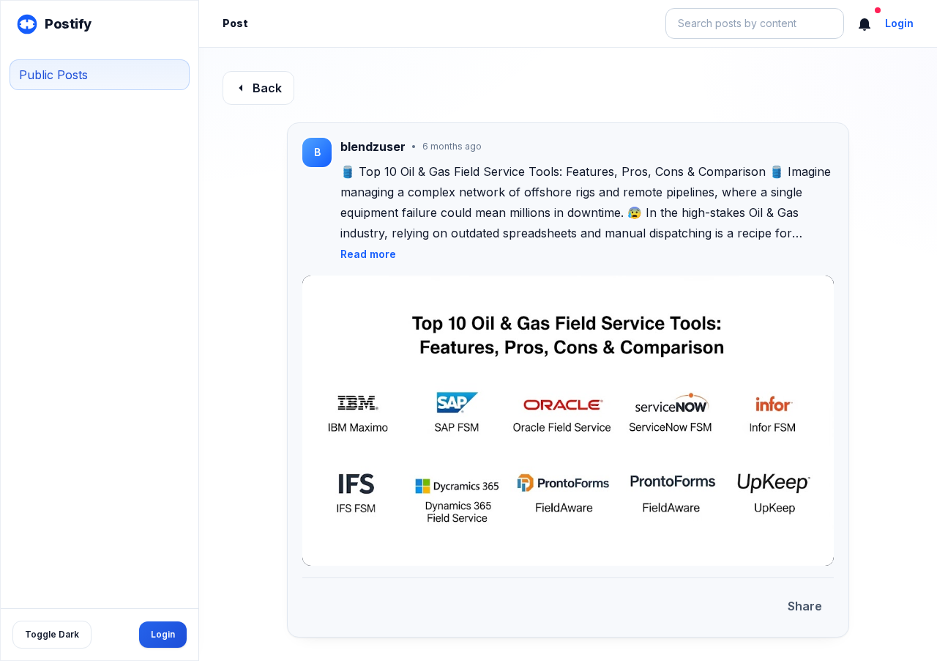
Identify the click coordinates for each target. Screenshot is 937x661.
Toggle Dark (52, 634)
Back (267, 88)
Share (805, 606)
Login (163, 634)
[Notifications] (864, 23)
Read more (368, 254)
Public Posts (53, 74)
